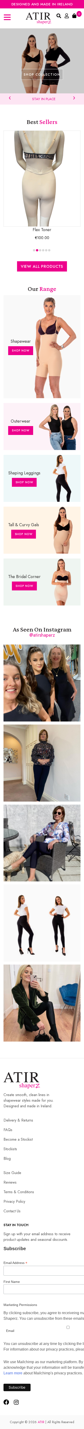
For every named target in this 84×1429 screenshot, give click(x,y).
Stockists (10, 1149)
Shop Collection (42, 74)
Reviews (10, 1182)
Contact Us (12, 1211)
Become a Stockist (18, 1139)
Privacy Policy (14, 1201)
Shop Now (20, 351)
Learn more (13, 1373)
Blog (7, 1158)
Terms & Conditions (19, 1192)
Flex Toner (42, 230)
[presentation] (10, 97)
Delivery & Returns (18, 1120)
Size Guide (12, 1172)
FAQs (8, 1130)
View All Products (42, 266)
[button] (34, 250)
